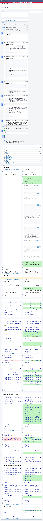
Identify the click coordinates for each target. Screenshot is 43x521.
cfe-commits (14, 30)
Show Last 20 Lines (17, 273)
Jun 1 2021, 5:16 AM (25, 56)
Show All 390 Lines (12, 169)
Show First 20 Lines (7, 169)
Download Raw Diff (33, 11)
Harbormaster (7, 128)
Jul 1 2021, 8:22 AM (25, 128)
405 (6, 45)
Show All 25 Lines (12, 353)
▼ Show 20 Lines (17, 169)
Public (7, 7)
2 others (21, 24)
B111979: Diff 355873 (18, 128)
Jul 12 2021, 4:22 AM (24, 130)
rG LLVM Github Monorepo (12, 20)
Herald (6, 24)
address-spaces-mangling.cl (9, 157)
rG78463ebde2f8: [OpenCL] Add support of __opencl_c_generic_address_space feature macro (15, 15)
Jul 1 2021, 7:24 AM (24, 120)
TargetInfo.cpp (7, 151)
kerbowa (16, 24)
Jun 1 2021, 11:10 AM (25, 95)
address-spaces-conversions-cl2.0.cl (10, 162)
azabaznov (5, 9)
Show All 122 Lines (12, 392)
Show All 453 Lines (12, 273)
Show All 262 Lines (12, 518)
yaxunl (18, 24)
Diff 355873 (15, 120)
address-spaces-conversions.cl (9, 156)
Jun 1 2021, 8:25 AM (25, 81)
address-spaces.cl (8, 158)
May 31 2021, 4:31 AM (25, 22)
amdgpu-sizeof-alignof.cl (8, 159)
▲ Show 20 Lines (7, 273)
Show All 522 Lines (12, 504)
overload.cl (7, 160)
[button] (38, 185)
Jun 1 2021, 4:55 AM (25, 42)
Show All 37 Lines (12, 430)
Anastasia (11, 13)
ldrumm (13, 24)
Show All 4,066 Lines (12, 279)
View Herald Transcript (19, 29)
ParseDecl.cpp (7, 153)
